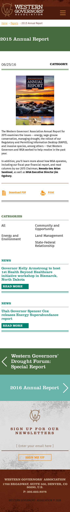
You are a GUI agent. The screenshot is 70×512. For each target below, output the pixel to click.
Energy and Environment (11, 237)
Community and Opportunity (47, 227)
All (3, 225)
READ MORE (12, 286)
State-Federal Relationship (45, 244)
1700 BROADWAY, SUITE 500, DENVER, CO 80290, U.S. (35, 485)
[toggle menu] (63, 13)
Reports (14, 23)
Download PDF (17, 192)
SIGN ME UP (34, 457)
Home (4, 23)
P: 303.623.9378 (35, 492)
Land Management (49, 235)
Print (51, 192)
